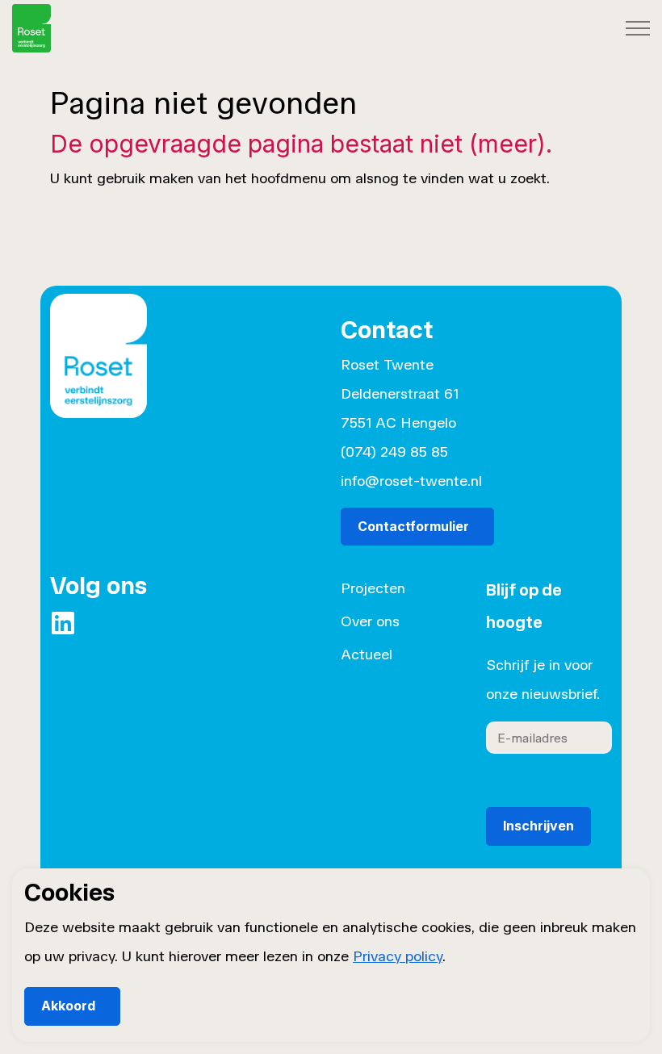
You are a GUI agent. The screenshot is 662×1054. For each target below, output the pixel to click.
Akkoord (68, 1006)
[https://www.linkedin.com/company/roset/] (63, 623)
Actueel (366, 654)
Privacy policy (397, 956)
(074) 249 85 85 (394, 452)
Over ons (370, 621)
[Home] (98, 366)
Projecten (373, 588)
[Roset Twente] (31, 28)
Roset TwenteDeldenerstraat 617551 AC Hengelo (400, 394)
